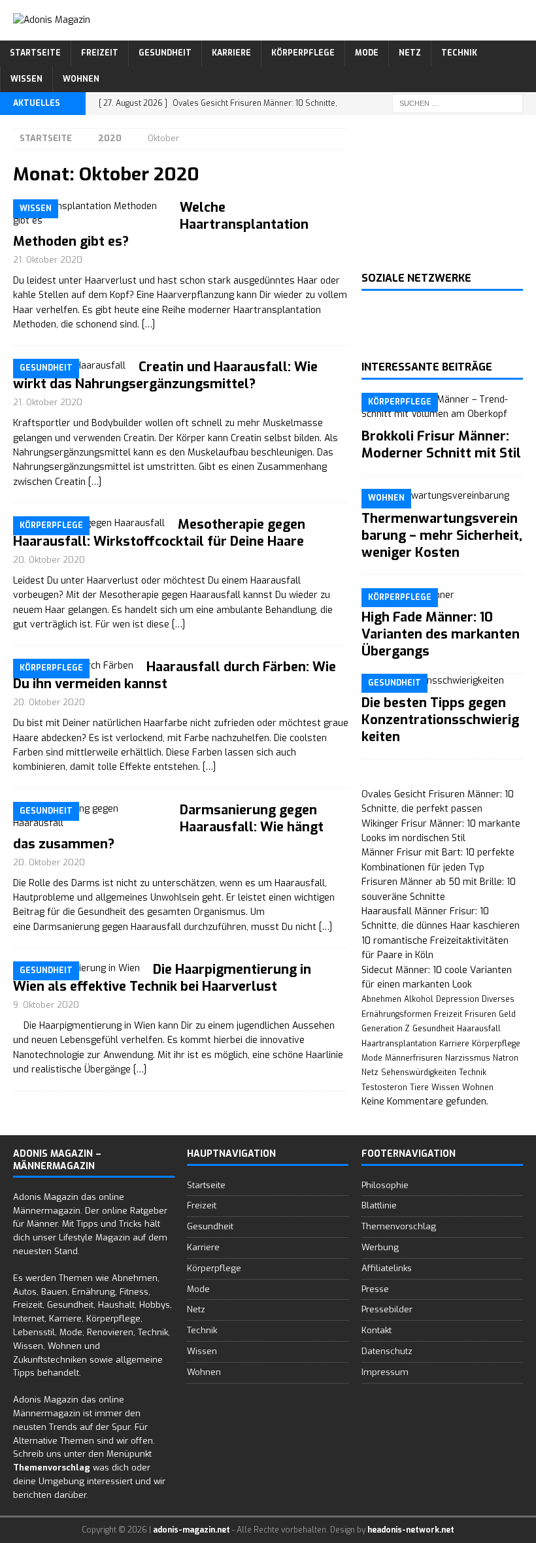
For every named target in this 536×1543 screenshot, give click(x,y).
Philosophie (385, 1185)
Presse (375, 1289)
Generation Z (385, 1028)
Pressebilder (386, 1309)
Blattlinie (379, 1205)
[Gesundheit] (90, 816)
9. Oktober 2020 (46, 1004)
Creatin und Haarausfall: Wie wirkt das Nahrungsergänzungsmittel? (165, 375)
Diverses (498, 999)
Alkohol (418, 999)
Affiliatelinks (386, 1268)
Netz (410, 53)
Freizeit (99, 53)
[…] (148, 324)
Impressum (385, 1372)
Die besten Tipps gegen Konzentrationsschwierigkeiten (440, 720)
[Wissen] (90, 214)
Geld (507, 1014)
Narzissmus (467, 1058)
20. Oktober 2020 (49, 559)
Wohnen (81, 79)
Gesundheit (165, 53)
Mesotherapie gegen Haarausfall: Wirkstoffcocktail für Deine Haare (159, 533)
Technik (459, 53)
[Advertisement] (442, 193)
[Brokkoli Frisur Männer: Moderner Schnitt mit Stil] (442, 407)
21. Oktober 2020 (47, 259)
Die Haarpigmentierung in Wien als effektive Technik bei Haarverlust (162, 978)
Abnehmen (381, 999)
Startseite (35, 53)
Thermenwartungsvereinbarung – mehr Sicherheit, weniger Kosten (441, 535)
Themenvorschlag (398, 1226)
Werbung (380, 1247)
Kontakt (376, 1330)
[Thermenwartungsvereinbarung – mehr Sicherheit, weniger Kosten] (442, 496)
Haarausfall (479, 1028)
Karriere (231, 53)
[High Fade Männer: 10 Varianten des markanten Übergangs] (442, 595)
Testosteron (384, 1087)
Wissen (26, 79)
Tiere (419, 1087)
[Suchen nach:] (457, 103)
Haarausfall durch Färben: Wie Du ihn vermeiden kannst (174, 675)
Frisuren (480, 1014)
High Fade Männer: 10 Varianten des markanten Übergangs (440, 634)
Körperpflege (303, 53)
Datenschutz (386, 1351)
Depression (457, 999)
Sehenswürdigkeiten (418, 1072)
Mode (366, 53)
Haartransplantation (399, 1043)
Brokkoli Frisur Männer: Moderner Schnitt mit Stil (441, 444)
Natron (505, 1058)
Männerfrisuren (414, 1058)
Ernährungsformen (396, 1014)
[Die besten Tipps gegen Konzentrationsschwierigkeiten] (442, 681)
